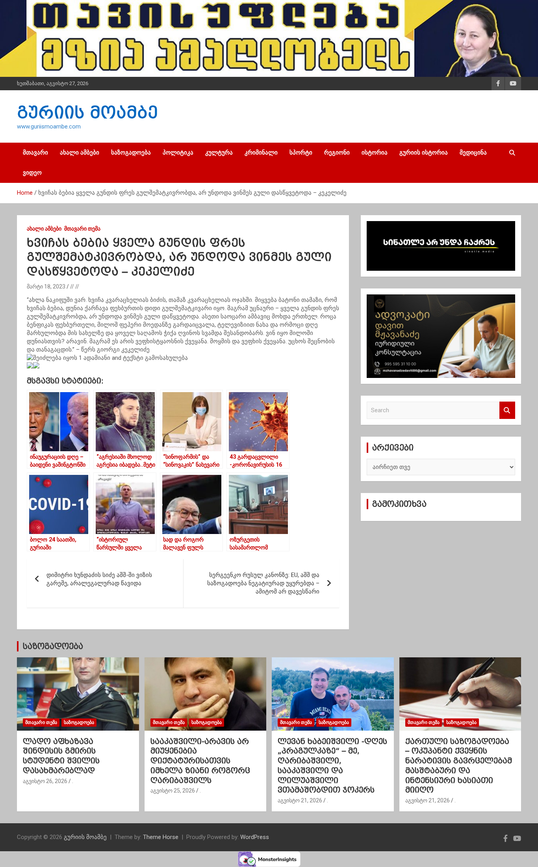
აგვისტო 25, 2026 (172, 790)
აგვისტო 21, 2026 (300, 800)
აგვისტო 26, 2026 (45, 781)
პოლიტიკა (178, 152)
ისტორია (375, 152)
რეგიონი (337, 152)
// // (74, 286)
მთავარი (35, 152)
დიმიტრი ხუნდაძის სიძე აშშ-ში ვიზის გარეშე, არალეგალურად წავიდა (99, 579)
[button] (183, 366)
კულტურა (219, 152)
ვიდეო (32, 172)
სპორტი (300, 152)
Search (507, 410)
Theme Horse (160, 837)
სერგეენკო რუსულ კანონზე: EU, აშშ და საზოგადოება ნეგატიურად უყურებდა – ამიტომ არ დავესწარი (263, 583)
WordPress (254, 837)
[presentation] (30, 365)
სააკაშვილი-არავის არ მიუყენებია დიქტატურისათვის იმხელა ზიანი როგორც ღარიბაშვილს (200, 761)
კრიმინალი (261, 152)
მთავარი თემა (82, 228)
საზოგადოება (131, 152)
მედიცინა (473, 152)
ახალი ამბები (79, 152)
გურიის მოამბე (87, 112)
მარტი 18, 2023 (46, 286)
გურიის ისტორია (423, 152)
